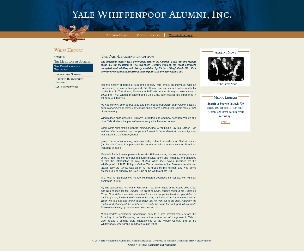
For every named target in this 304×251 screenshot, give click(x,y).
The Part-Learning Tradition (67, 67)
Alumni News (117, 34)
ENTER (225, 122)
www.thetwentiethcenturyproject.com (123, 71)
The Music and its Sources (72, 61)
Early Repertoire (66, 86)
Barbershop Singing (67, 74)
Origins (59, 56)
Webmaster (170, 244)
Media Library (148, 34)
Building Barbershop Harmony (68, 80)
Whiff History (181, 34)
